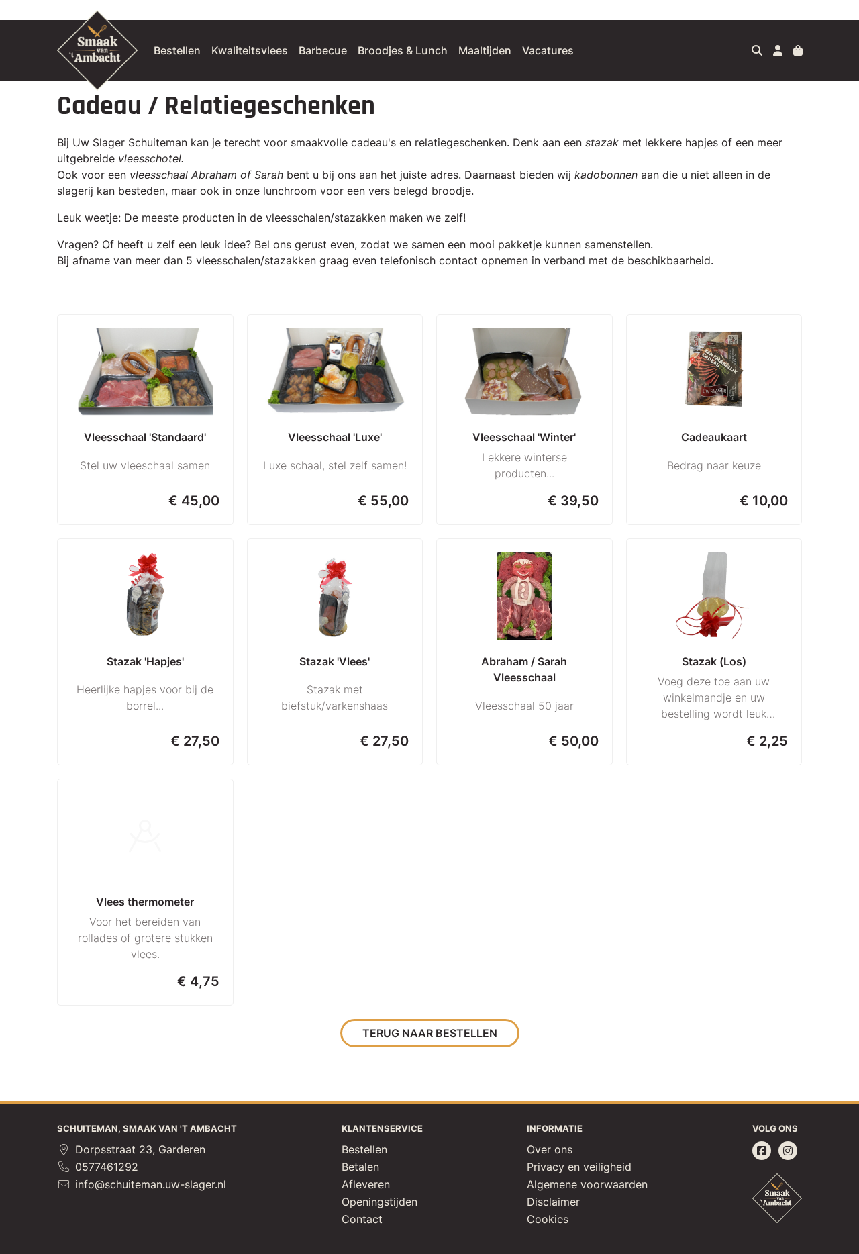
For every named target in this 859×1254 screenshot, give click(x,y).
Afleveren (366, 1184)
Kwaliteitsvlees (249, 50)
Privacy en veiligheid (579, 1166)
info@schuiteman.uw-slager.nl (149, 1184)
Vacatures (548, 50)
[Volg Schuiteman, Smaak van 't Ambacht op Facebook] (761, 1150)
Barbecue (323, 50)
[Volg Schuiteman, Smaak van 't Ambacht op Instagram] (787, 1150)
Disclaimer (553, 1201)
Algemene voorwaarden (587, 1184)
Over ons (549, 1149)
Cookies (547, 1219)
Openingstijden (379, 1201)
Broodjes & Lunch (403, 50)
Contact (362, 1219)
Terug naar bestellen (429, 1033)
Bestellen (177, 50)
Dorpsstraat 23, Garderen (138, 1149)
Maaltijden (484, 50)
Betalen (360, 1166)
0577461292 (105, 1166)
